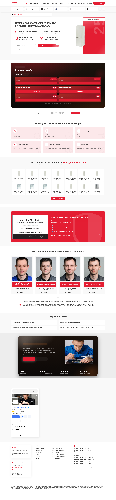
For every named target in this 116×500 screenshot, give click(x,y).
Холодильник (18, 9)
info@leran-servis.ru (18, 469)
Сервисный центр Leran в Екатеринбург (84, 459)
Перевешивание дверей (65, 87)
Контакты (89, 3)
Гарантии (77, 3)
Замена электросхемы (21, 96)
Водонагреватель (32, 9)
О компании (55, 3)
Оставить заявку (29, 359)
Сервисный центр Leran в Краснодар (83, 467)
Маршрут (17, 416)
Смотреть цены (42, 359)
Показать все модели (58, 198)
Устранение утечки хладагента (24, 87)
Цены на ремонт (64, 3)
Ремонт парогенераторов (58, 454)
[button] (55, 297)
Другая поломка (75, 112)
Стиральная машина (77, 9)
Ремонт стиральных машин (58, 456)
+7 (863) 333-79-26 (33, 3)
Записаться (35, 82)
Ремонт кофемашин (57, 458)
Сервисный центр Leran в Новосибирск (84, 461)
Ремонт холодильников (57, 448)
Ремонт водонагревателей (58, 450)
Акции (71, 3)
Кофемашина (92, 9)
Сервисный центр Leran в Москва (82, 448)
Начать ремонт (99, 3)
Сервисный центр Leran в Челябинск (83, 457)
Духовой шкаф (47, 9)
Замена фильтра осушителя (66, 96)
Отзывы (83, 3)
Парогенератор (62, 9)
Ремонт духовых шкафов (58, 452)
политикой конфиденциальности (33, 49)
